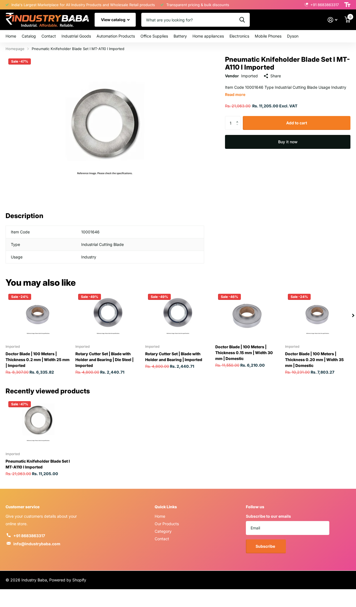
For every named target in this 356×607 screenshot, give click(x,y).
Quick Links (166, 506)
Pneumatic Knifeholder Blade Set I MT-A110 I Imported (38, 464)
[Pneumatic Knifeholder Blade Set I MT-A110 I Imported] (38, 422)
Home (11, 36)
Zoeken (242, 20)
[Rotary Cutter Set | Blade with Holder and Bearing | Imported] (178, 315)
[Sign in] (332, 20)
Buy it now (288, 141)
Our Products (167, 523)
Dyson (292, 36)
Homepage (15, 48)
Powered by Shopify (67, 580)
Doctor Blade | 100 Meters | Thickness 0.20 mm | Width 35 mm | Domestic (314, 359)
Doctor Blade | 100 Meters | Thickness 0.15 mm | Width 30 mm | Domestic (244, 352)
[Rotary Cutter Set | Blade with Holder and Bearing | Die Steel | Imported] (108, 315)
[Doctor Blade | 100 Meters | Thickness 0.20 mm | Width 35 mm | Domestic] (317, 315)
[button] (238, 118)
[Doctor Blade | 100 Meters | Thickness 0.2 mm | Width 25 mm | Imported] (38, 315)
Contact (48, 36)
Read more (235, 94)
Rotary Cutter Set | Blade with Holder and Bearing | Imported (173, 356)
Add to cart (296, 122)
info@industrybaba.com (36, 543)
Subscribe (266, 546)
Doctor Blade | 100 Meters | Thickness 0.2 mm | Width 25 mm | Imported (38, 359)
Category (163, 531)
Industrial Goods (76, 36)
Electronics (239, 36)
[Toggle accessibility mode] (347, 4)
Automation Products (116, 36)
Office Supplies (154, 36)
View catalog (113, 19)
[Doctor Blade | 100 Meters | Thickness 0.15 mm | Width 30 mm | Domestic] (248, 315)
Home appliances (208, 36)
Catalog (29, 36)
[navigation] (353, 315)
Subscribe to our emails (268, 516)
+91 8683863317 (29, 535)
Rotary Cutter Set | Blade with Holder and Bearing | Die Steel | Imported (104, 359)
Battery (180, 36)
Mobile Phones (268, 36)
